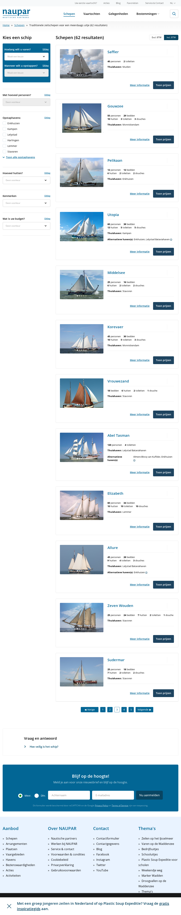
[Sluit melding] (9, 906)
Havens (11, 860)
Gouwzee (115, 106)
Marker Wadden (152, 876)
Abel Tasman (118, 435)
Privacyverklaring (62, 865)
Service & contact (62, 849)
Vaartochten (91, 14)
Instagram (103, 860)
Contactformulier (107, 838)
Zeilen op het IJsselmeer (157, 838)
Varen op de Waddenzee (158, 844)
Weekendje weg (152, 870)
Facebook (102, 854)
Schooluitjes (150, 854)
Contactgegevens (107, 844)
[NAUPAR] (16, 14)
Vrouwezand (118, 381)
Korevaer (115, 327)
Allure (112, 547)
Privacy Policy (101, 805)
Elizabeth (115, 493)
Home (6, 25)
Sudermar (116, 659)
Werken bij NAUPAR (64, 844)
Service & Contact (154, 3)
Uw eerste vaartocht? (86, 3)
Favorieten (132, 3)
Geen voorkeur (13, 102)
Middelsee (116, 272)
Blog (118, 3)
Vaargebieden (15, 854)
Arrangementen (16, 844)
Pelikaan (114, 160)
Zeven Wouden (120, 605)
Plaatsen (11, 849)
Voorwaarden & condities (68, 854)
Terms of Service (120, 805)
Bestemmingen (146, 14)
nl (171, 3)
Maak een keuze (15, 56)
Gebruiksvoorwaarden (66, 870)
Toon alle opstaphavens (20, 157)
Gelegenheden (118, 14)
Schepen (69, 14)
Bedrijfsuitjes (150, 849)
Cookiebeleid (59, 860)
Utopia (113, 214)
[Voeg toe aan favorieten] (171, 52)
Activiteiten (13, 876)
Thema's (147, 891)
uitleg (46, 49)
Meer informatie (140, 85)
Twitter (101, 865)
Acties (106, 3)
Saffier (113, 51)
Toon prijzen (163, 85)
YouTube (102, 870)
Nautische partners (64, 838)
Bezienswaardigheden (20, 865)
